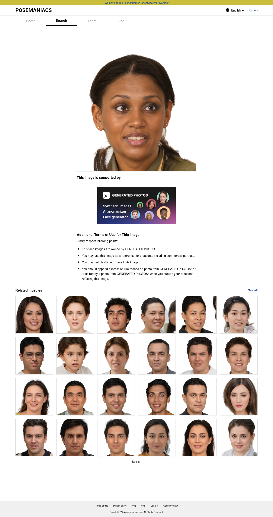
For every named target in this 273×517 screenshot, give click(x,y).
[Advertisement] (136, 39)
